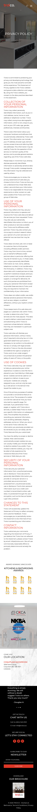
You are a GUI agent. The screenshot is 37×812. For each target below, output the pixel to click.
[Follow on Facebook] (14, 741)
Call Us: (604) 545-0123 (18, 722)
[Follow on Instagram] (18, 741)
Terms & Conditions (20, 805)
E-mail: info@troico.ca (19, 726)
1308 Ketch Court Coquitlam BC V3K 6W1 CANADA (12, 667)
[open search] (27, 5)
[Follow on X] (22, 741)
